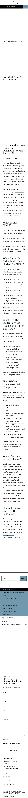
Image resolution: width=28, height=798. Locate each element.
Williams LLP (9, 791)
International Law (7, 589)
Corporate (5, 621)
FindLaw (17, 793)
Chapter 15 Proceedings (9, 611)
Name (4, 692)
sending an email (8, 535)
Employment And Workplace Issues (12, 624)
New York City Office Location (12, 768)
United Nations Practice (10, 605)
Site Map (11, 792)
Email (5, 710)
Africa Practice (7, 602)
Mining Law (6, 614)
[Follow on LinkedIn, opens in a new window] (7, 785)
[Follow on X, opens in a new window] (4, 785)
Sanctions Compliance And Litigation (13, 592)
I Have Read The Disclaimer (12, 743)
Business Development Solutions (14, 793)
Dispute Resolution (7, 617)
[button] (25, 7)
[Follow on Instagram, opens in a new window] (13, 785)
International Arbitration (10, 599)
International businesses (11, 392)
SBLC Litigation (7, 608)
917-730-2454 (12, 7)
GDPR (4, 595)
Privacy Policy (16, 792)
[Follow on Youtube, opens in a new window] (10, 785)
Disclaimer (6, 739)
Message (5, 719)
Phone (4, 701)
